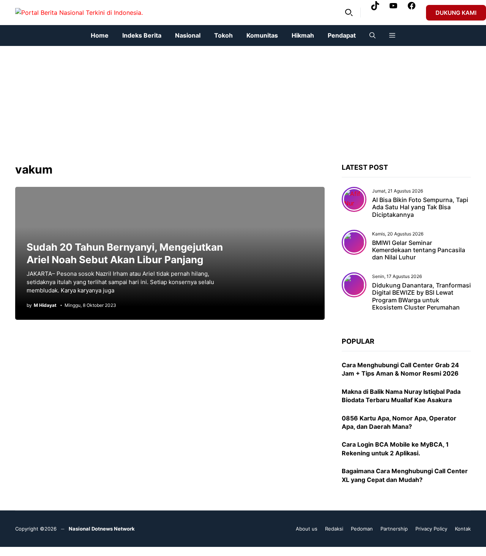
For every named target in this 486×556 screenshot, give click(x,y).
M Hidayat (45, 305)
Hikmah (303, 35)
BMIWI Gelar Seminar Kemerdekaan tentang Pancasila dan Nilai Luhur (418, 250)
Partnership (394, 529)
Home (100, 35)
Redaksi (334, 529)
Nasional (187, 35)
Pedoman (362, 529)
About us (306, 529)
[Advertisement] (228, 99)
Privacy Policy (431, 529)
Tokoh (223, 35)
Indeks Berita (141, 35)
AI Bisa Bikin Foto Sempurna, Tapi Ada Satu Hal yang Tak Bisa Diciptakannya (420, 207)
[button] (349, 12)
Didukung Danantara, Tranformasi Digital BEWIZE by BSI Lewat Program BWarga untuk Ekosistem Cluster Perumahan (421, 296)
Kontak (463, 529)
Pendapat (342, 35)
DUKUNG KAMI (456, 12)
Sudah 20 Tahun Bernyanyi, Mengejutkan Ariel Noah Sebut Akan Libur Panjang (125, 253)
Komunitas (262, 35)
